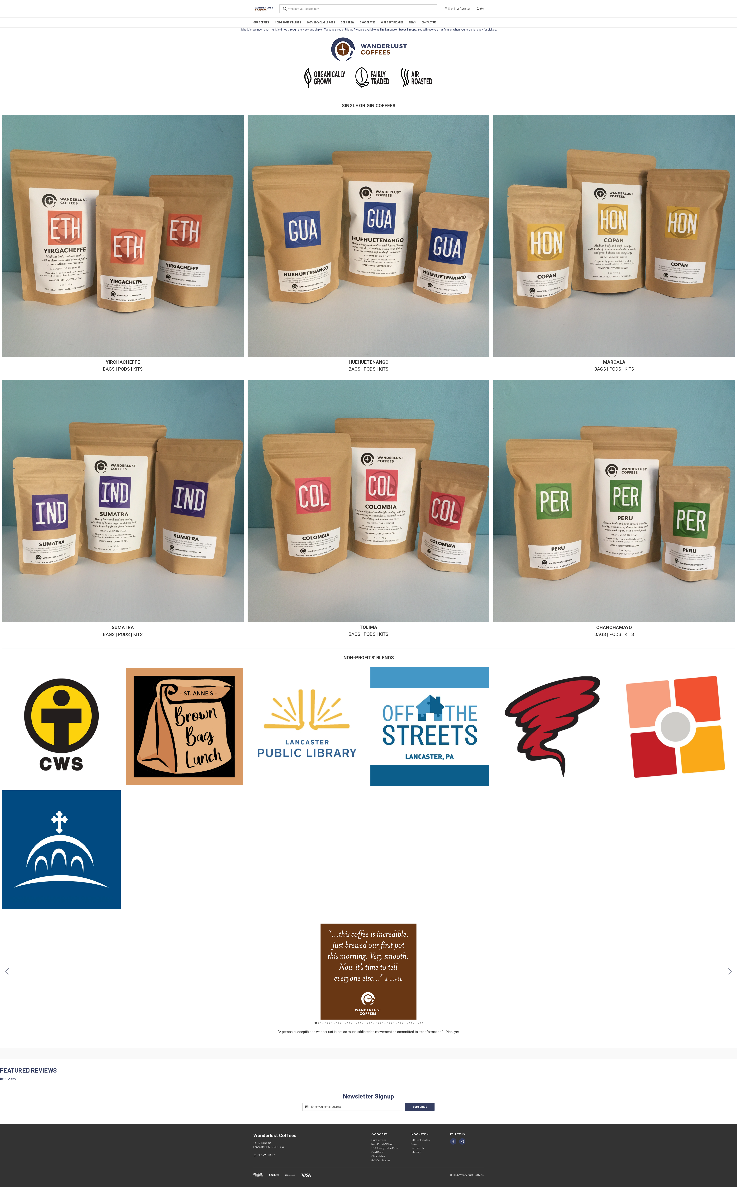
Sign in (452, 8)
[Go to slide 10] (348, 1023)
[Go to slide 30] (7, 971)
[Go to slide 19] (381, 1023)
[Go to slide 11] (352, 1023)
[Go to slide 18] (378, 1023)
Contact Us (428, 22)
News (412, 22)
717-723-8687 (266, 1155)
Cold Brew (347, 22)
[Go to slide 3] (323, 1023)
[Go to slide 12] (356, 1023)
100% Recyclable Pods (321, 22)
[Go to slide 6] (334, 1023)
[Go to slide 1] (316, 1023)
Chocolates (367, 22)
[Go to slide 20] (385, 1023)
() (482, 8)
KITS (138, 369)
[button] (368, 49)
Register (465, 8)
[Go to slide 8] (341, 1023)
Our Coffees (261, 22)
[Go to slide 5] (330, 1023)
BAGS (109, 369)
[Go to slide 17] (374, 1023)
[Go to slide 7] (337, 1023)
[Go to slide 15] (367, 1023)
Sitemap (416, 1152)
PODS (124, 369)
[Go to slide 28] (414, 1023)
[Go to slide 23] (396, 1023)
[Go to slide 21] (389, 1023)
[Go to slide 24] (399, 1023)
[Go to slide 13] (359, 1023)
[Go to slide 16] (370, 1023)
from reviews (8, 1078)
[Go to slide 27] (410, 1023)
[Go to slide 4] (327, 1023)
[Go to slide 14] (363, 1023)
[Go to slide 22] (392, 1023)
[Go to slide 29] (418, 1023)
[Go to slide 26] (407, 1023)
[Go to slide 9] (345, 1023)
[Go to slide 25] (403, 1023)
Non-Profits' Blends (288, 22)
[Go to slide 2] (730, 971)
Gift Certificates (392, 22)
